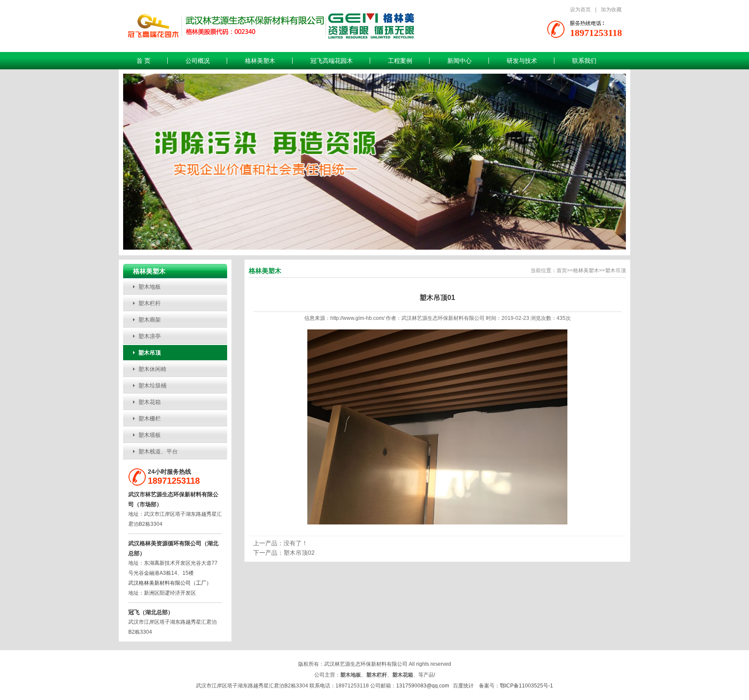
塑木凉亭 (149, 336)
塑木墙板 (149, 435)
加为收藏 (611, 10)
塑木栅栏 (149, 418)
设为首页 (580, 10)
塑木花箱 (149, 402)
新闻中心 (459, 60)
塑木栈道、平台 (158, 451)
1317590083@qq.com (422, 686)
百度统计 (463, 686)
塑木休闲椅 (152, 369)
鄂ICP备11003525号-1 (526, 686)
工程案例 (400, 60)
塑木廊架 (149, 319)
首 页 (143, 60)
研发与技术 (522, 60)
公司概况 (198, 60)
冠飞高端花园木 (331, 60)
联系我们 (584, 60)
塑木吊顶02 (299, 552)
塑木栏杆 (149, 303)
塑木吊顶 (149, 352)
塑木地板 (149, 286)
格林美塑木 (260, 60)
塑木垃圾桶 (152, 385)
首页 (562, 270)
